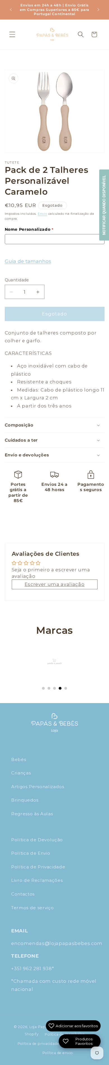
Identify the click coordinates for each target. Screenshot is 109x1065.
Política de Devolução (37, 839)
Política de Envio (30, 853)
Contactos (23, 894)
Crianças (21, 773)
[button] (12, 34)
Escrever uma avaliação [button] (55, 584)
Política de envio (57, 1053)
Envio (42, 214)
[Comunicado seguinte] (98, 9)
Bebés (18, 759)
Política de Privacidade (38, 867)
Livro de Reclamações (37, 880)
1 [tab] (43, 688)
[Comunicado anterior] (11, 9)
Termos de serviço (32, 907)
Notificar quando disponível (104, 205)
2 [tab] (49, 688)
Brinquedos (25, 800)
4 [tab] (60, 688)
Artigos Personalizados (37, 786)
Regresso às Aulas (32, 813)
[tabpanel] (55, 661)
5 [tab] (65, 688)
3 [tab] (54, 688)
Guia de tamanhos (28, 261)
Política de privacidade (38, 1044)
